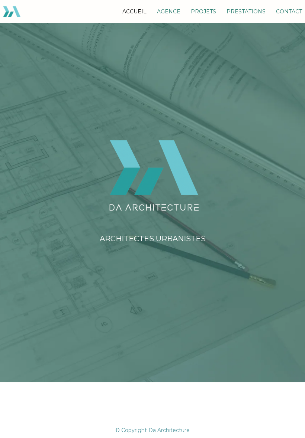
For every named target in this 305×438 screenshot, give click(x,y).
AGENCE (168, 11)
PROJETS (203, 11)
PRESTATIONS (246, 11)
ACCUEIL (134, 11)
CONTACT (289, 11)
